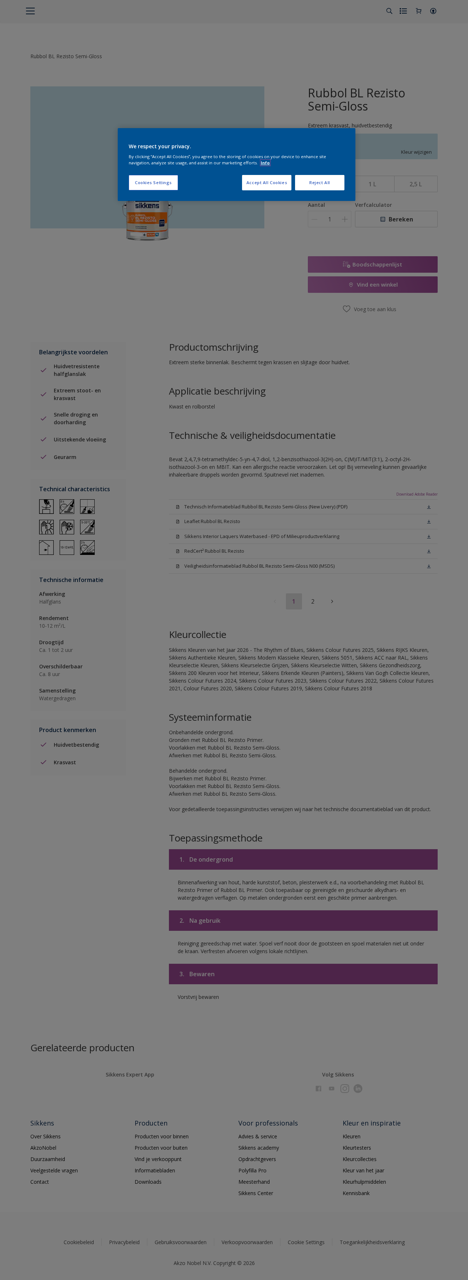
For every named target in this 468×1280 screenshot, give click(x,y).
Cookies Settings (153, 182)
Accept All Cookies (266, 182)
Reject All (319, 182)
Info (265, 162)
